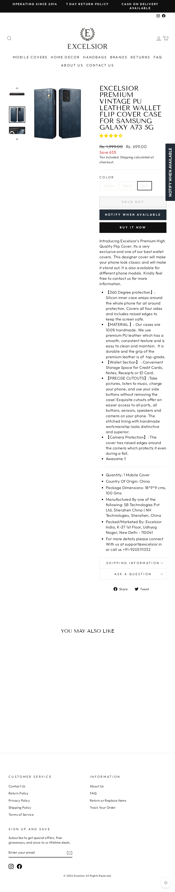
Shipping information (133, 563)
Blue (145, 185)
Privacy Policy (19, 800)
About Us (72, 65)
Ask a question (133, 574)
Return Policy (19, 793)
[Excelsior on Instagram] (11, 866)
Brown (109, 185)
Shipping (126, 157)
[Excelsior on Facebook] (19, 866)
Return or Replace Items (108, 800)
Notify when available (133, 215)
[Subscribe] (69, 853)
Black (128, 185)
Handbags (95, 57)
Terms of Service (21, 815)
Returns (140, 57)
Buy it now (133, 227)
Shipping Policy (20, 807)
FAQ (158, 57)
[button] (111, 135)
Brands (118, 57)
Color (106, 177)
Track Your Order (103, 807)
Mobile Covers (30, 57)
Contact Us (100, 65)
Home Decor (65, 57)
